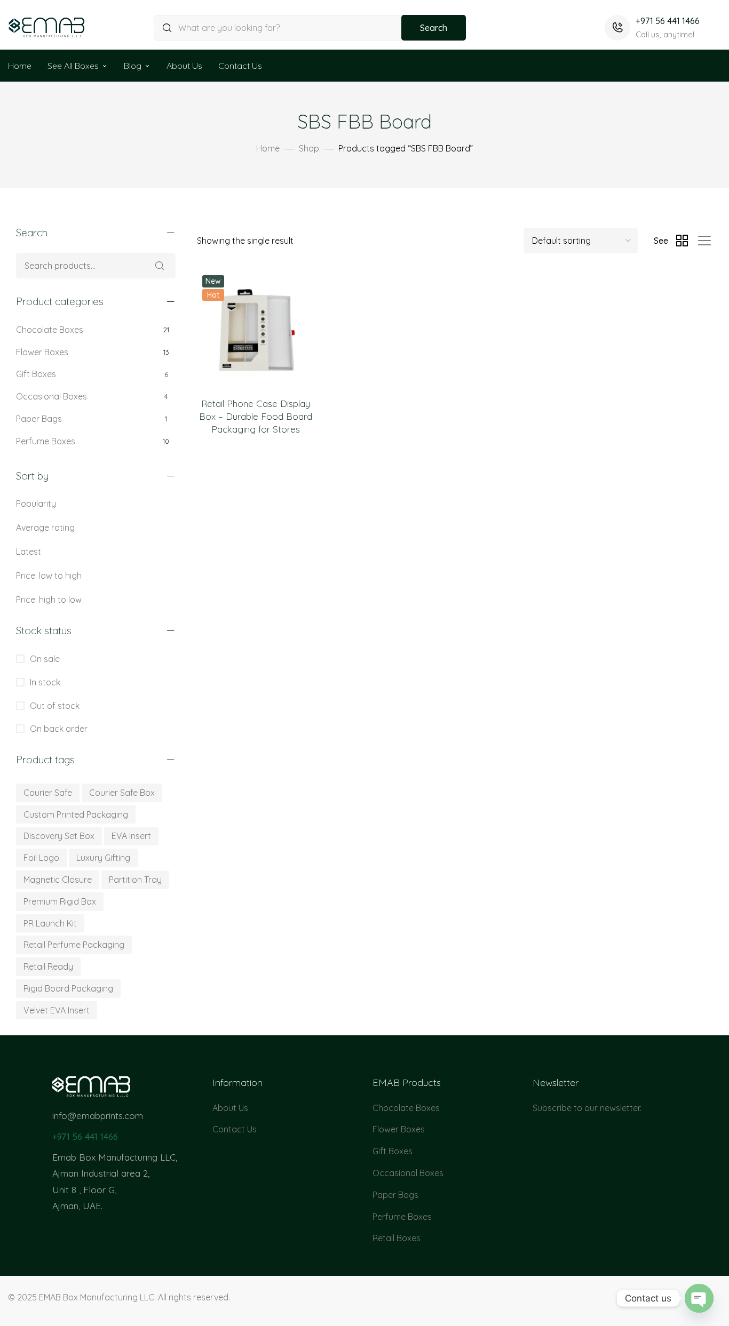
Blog (132, 65)
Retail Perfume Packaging (73, 944)
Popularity (36, 503)
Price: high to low (49, 599)
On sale (44, 658)
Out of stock (54, 705)
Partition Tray (135, 879)
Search (433, 27)
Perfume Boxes (45, 441)
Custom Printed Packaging (75, 814)
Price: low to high (49, 575)
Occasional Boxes (51, 396)
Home (19, 65)
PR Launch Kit (50, 923)
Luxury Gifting (103, 857)
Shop (309, 148)
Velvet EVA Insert (56, 1010)
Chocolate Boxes (49, 329)
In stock (44, 682)
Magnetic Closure (57, 879)
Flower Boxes (42, 352)
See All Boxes (73, 65)
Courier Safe (47, 792)
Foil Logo (41, 857)
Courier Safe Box (122, 792)
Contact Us (240, 65)
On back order (58, 728)
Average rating (45, 527)
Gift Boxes (36, 374)
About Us (184, 65)
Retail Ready (48, 966)
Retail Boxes (397, 1238)
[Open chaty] (699, 1298)
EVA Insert (131, 835)
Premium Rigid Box (59, 901)
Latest (28, 551)
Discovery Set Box (58, 835)
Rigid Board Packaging (68, 988)
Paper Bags (39, 418)
